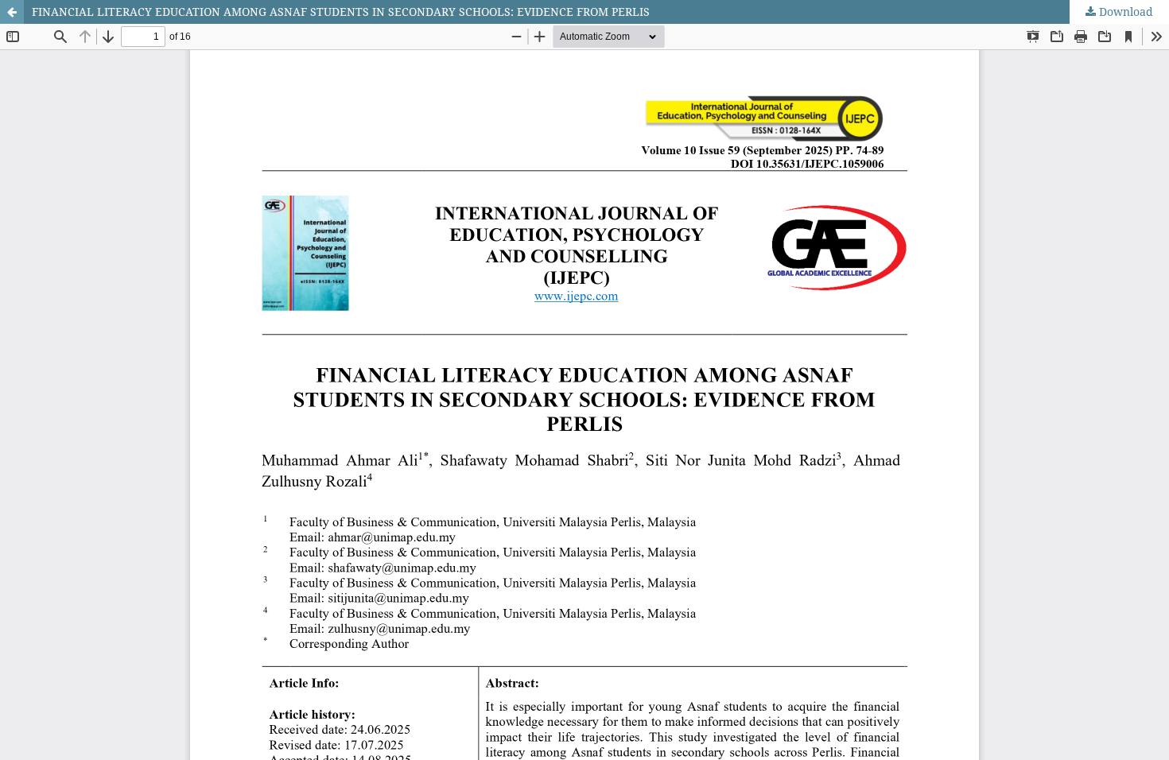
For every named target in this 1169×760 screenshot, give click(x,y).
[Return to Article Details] (12, 12)
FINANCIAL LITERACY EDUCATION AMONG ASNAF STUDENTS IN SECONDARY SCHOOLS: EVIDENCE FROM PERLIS (341, 11)
